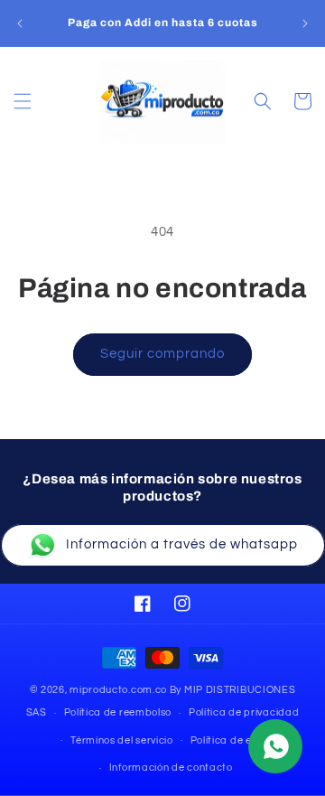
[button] (22, 101)
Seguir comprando (162, 354)
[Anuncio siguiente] (305, 23)
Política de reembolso (118, 712)
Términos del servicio (121, 740)
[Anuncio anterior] (20, 23)
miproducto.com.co (118, 690)
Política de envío (231, 740)
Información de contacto (171, 768)
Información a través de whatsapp (182, 544)
